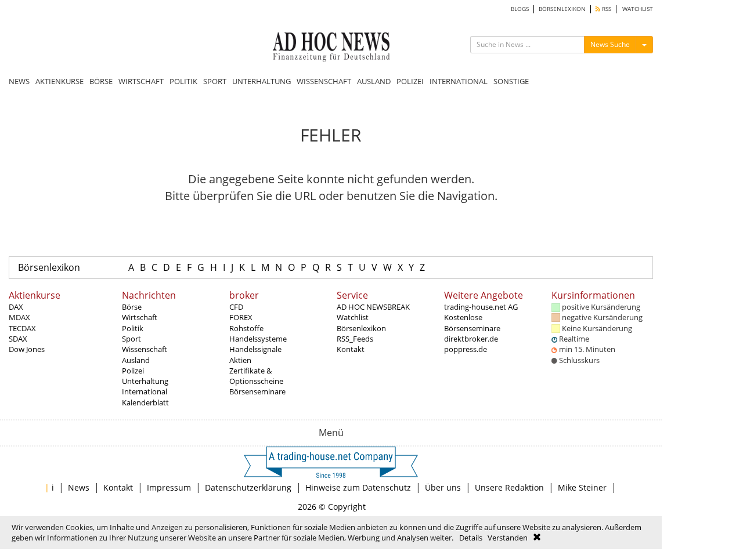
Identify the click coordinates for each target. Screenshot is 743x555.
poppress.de (465, 349)
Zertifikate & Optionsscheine (256, 375)
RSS (605, 9)
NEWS (19, 81)
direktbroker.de (471, 338)
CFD (236, 307)
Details (470, 537)
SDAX (18, 338)
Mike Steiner (582, 487)
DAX (16, 307)
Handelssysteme (258, 338)
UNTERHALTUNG (261, 81)
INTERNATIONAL (459, 81)
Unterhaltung (145, 381)
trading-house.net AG (481, 307)
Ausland (136, 360)
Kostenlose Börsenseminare (472, 322)
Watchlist (353, 317)
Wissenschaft (144, 349)
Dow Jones (27, 349)
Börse (132, 307)
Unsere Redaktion (509, 487)
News (78, 487)
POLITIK (183, 81)
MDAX (19, 317)
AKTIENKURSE (59, 81)
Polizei (133, 370)
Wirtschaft (139, 317)
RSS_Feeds (355, 338)
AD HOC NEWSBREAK (373, 307)
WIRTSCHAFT (141, 81)
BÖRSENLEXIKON (562, 9)
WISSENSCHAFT (324, 81)
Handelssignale (255, 349)
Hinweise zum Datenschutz (358, 487)
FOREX (241, 317)
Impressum (169, 487)
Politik (132, 328)
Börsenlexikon (49, 267)
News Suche (610, 44)
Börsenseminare (257, 391)
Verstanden (508, 537)
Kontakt (351, 349)
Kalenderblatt (145, 402)
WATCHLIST (637, 9)
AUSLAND (374, 81)
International (144, 391)
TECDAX (22, 328)
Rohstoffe (246, 328)
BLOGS (520, 9)
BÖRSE (101, 81)
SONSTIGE (511, 81)
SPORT (214, 81)
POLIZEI (410, 81)
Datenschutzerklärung (248, 487)
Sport (131, 338)
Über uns (443, 487)
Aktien (240, 360)
